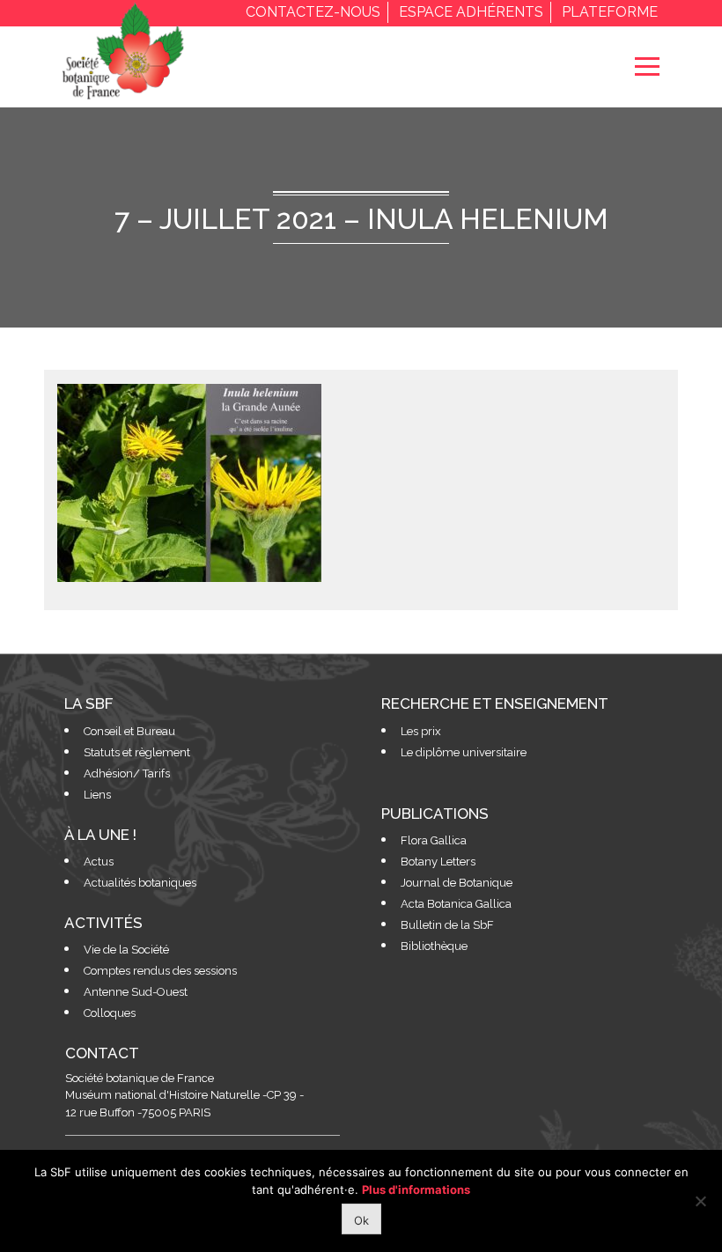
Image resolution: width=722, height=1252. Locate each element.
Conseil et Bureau (129, 731)
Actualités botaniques (140, 882)
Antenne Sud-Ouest (136, 991)
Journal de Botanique (456, 882)
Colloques (110, 1013)
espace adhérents (471, 12)
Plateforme (610, 12)
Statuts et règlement (137, 752)
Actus (99, 861)
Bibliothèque (434, 946)
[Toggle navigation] (647, 66)
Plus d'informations (416, 1189)
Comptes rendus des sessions (160, 970)
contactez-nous (313, 12)
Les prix (421, 731)
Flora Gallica (434, 840)
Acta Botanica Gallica (456, 903)
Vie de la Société (126, 949)
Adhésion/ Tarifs (127, 773)
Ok (361, 1220)
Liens (97, 794)
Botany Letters (438, 861)
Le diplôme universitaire (464, 752)
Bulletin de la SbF (447, 925)
